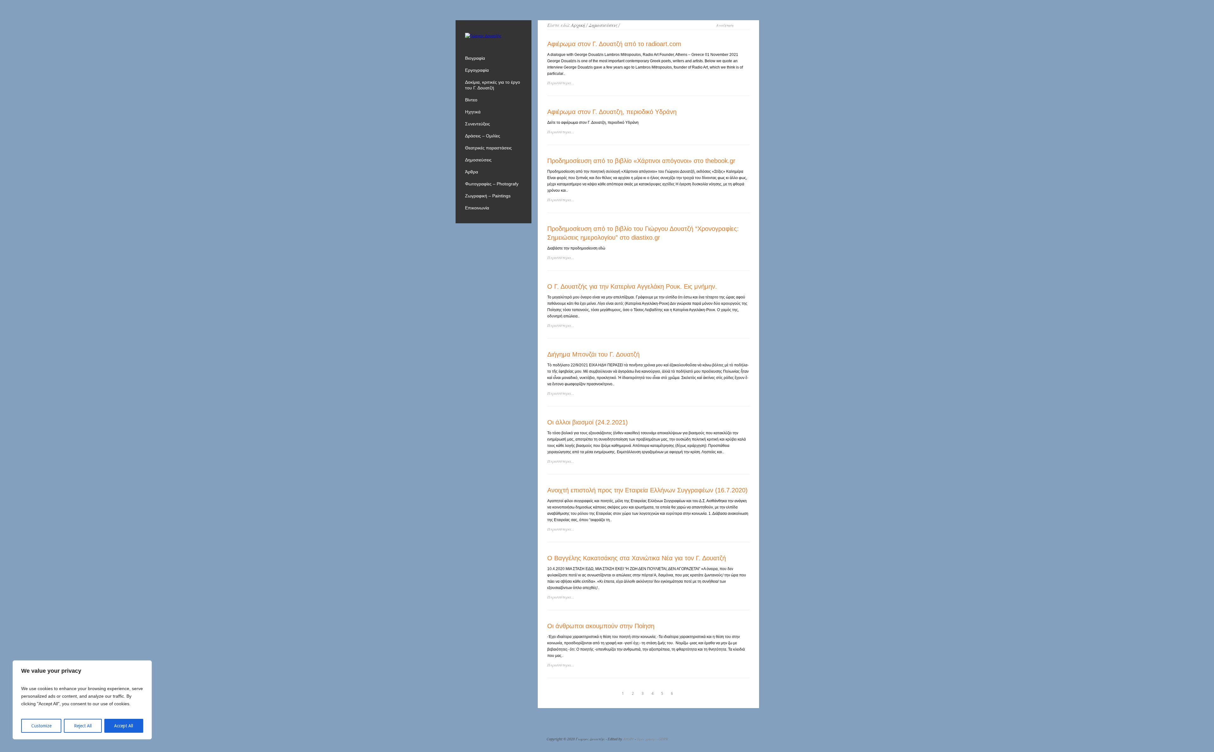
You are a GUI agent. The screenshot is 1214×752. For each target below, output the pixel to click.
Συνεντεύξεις (477, 123)
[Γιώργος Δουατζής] (483, 36)
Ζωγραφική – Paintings (488, 195)
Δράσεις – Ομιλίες (482, 135)
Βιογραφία (475, 58)
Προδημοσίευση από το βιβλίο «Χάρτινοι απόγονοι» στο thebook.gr (641, 160)
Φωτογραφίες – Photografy (491, 183)
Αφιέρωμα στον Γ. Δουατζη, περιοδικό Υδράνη (612, 111)
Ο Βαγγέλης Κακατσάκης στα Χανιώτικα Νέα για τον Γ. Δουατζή (636, 558)
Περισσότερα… (560, 83)
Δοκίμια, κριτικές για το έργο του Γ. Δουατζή (492, 85)
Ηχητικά (473, 111)
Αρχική (578, 25)
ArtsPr (628, 739)
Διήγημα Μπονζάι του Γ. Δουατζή (593, 354)
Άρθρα (471, 171)
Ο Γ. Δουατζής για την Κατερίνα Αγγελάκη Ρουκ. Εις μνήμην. (632, 286)
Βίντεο (471, 99)
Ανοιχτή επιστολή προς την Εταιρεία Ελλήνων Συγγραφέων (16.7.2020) (647, 490)
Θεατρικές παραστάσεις (488, 147)
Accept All (123, 725)
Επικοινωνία (477, 207)
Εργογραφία (477, 70)
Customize (41, 725)
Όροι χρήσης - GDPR (652, 739)
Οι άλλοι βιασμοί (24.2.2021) (587, 422)
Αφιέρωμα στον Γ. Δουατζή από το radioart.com (614, 43)
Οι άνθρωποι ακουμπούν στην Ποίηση (600, 626)
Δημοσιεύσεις (603, 25)
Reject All (83, 725)
